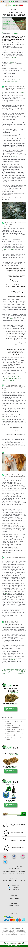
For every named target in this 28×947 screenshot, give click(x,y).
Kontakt (14, 911)
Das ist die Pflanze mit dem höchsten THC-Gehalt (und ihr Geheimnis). (20, 671)
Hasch (4, 419)
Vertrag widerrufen (14, 905)
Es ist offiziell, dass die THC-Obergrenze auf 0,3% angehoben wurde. (14, 378)
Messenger (15, 887)
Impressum (14, 903)
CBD (11, 319)
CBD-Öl (12, 659)
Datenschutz (14, 895)
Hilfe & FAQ (14, 913)
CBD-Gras (10, 62)
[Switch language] (2, 1)
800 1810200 (15, 890)
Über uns (14, 908)
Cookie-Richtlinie (14, 898)
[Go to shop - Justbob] (14, 943)
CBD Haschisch (9, 249)
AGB (14, 900)
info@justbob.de (15, 885)
